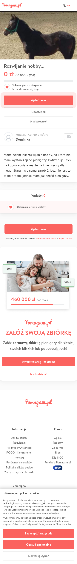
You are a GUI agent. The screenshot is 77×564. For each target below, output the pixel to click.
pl (64, 6)
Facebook (7, 411)
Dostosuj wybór (38, 556)
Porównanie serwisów (19, 462)
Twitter (19, 411)
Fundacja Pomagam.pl (58, 462)
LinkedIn (45, 411)
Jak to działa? (38, 374)
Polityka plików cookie (19, 467)
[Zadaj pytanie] (68, 136)
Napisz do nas (65, 238)
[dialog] (38, 526)
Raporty (58, 442)
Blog (58, 452)
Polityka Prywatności (19, 447)
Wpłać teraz (38, 100)
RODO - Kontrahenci (19, 452)
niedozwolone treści (46, 238)
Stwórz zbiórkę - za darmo (39, 362)
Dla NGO (57, 457)
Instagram (32, 411)
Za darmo (57, 447)
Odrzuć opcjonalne (38, 545)
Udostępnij (38, 112)
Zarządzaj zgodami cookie (19, 472)
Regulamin (19, 442)
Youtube (70, 411)
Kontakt (19, 457)
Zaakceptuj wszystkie (38, 533)
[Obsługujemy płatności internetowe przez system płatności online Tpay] (57, 467)
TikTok (57, 411)
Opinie (58, 437)
